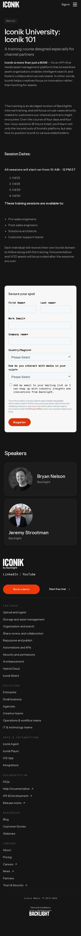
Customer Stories (14, 826)
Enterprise (9, 692)
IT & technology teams (17, 727)
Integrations (11, 765)
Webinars (9, 833)
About (7, 850)
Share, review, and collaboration (23, 633)
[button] (75, 4)
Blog (6, 819)
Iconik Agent (11, 744)
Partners (8, 878)
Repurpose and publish (17, 640)
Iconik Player (11, 751)
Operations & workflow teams (22, 720)
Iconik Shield (11, 675)
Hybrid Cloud (11, 668)
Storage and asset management (24, 619)
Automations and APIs (17, 647)
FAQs (6, 782)
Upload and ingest (14, 612)
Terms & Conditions (40, 907)
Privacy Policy (36, 408)
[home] (11, 4)
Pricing (7, 857)
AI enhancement (13, 661)
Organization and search (18, 626)
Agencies (9, 706)
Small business (12, 699)
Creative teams (13, 713)
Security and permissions (19, 654)
